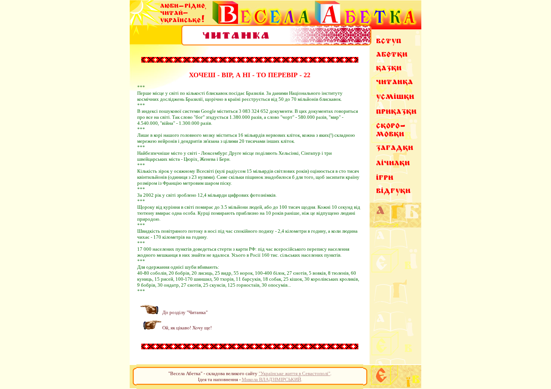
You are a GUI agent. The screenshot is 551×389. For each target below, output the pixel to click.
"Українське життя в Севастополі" (294, 373)
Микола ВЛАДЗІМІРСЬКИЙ (271, 379)
